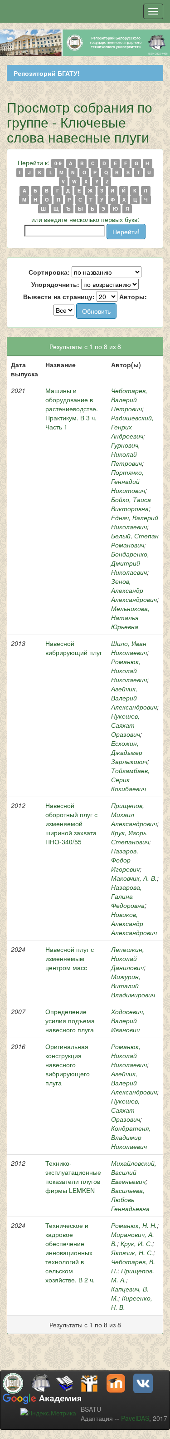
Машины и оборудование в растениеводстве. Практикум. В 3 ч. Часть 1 (71, 408)
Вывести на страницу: (59, 296)
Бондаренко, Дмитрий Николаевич (130, 563)
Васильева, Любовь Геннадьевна (130, 1199)
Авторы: (133, 296)
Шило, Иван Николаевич (129, 648)
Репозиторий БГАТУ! (47, 73)
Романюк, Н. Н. (134, 1225)
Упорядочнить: (55, 284)
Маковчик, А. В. (134, 877)
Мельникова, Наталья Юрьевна (130, 617)
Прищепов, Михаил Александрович (134, 814)
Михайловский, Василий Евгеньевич (133, 1172)
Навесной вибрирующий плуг (73, 648)
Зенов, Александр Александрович (134, 590)
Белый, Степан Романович (135, 540)
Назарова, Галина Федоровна (128, 896)
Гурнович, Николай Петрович (126, 454)
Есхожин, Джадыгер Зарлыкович (129, 752)
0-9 (58, 163)
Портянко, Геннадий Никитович (128, 481)
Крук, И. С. (136, 1243)
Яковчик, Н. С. (132, 1252)
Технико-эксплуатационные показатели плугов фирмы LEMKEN (73, 1176)
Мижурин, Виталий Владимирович (133, 985)
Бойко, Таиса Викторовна (131, 504)
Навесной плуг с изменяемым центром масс (69, 958)
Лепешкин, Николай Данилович (127, 958)
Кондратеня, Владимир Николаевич (131, 1137)
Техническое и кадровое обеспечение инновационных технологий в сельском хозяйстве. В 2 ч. (70, 1252)
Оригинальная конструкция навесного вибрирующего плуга (67, 1064)
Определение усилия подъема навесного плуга (70, 1020)
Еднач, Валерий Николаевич (134, 522)
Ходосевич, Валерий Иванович (128, 1020)
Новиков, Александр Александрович (134, 923)
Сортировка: (49, 271)
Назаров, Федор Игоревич (125, 859)
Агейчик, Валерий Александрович (134, 697)
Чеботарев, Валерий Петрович (129, 399)
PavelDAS (135, 1418)
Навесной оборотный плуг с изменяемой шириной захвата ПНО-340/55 (71, 823)
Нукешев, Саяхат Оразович (125, 725)
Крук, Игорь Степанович (130, 837)
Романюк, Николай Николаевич (129, 670)
